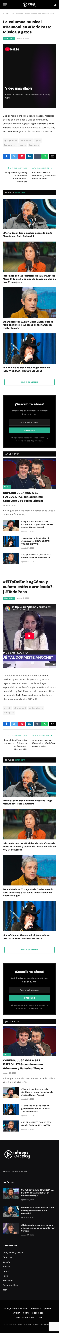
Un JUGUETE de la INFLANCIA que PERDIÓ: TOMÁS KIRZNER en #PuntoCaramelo (37, 1193)
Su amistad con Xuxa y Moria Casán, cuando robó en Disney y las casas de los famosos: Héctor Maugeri (28, 325)
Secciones (8, 38)
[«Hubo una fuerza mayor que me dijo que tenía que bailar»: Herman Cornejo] (11, 1228)
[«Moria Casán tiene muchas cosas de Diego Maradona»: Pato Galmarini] (29, 214)
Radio (5, 1276)
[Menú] (5, 4)
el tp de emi (20, 708)
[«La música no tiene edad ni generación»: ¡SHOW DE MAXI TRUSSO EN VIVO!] (29, 348)
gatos (38, 140)
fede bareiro (26, 140)
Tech (5, 1290)
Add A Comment (29, 382)
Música (6, 1266)
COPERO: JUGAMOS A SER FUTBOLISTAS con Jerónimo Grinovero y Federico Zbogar (23, 496)
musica (22, 145)
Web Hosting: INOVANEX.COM (41, 1324)
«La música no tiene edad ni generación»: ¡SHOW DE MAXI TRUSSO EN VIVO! (35, 541)
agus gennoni (10, 140)
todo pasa (34, 145)
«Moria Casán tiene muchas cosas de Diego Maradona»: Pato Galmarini (37, 1210)
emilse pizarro (36, 708)
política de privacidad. (33, 441)
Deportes (7, 1257)
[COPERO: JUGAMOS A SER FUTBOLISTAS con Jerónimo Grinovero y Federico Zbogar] (29, 473)
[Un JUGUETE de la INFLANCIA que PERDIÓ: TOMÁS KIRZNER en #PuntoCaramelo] (11, 1193)
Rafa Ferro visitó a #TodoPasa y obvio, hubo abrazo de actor (44, 175)
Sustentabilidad (10, 1285)
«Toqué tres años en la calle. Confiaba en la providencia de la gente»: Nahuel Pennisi (37, 524)
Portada (6, 13)
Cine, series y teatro (13, 1252)
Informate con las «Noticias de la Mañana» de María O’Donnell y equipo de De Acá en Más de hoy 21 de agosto (29, 278)
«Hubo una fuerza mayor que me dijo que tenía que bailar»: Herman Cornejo (38, 1228)
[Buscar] (54, 4)
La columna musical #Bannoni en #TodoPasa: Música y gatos (44, 743)
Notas (7, 487)
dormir (7, 708)
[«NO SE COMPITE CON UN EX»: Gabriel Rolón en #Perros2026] (11, 558)
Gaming (6, 1262)
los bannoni (9, 145)
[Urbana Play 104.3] (29, 4)
